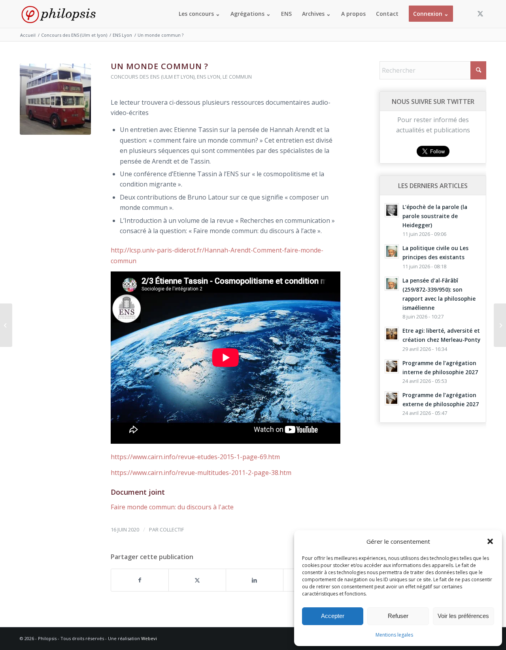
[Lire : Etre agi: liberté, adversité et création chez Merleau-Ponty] (392, 334)
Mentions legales (394, 634)
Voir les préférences (463, 615)
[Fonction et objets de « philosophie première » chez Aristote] (6, 325)
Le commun (237, 76)
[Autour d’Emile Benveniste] (500, 325)
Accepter (332, 615)
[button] (490, 541)
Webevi (149, 638)
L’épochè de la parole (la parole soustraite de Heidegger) (434, 216)
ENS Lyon (208, 76)
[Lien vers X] (480, 13)
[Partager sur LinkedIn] (254, 580)
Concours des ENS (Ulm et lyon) (152, 76)
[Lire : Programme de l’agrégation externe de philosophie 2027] (392, 398)
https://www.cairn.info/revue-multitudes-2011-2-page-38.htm (201, 472)
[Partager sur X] (197, 580)
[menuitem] (199, 14)
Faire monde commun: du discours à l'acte (172, 507)
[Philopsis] (58, 14)
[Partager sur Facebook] (139, 580)
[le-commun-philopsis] (55, 99)
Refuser (398, 615)
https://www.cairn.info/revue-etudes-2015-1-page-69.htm (195, 456)
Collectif (172, 529)
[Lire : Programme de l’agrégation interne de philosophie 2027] (392, 366)
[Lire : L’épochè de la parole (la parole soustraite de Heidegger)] (392, 210)
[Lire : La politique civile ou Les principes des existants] (392, 251)
